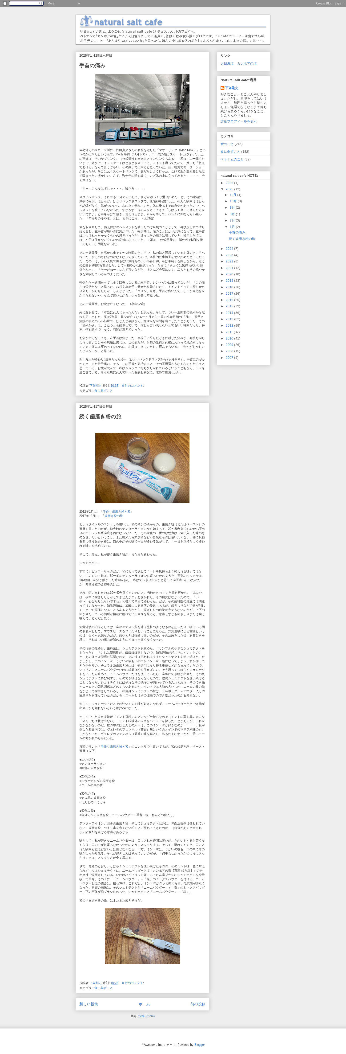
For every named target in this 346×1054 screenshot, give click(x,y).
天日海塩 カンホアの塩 (239, 63)
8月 (233, 214)
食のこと (227, 144)
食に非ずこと (103, 390)
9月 (233, 207)
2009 (230, 345)
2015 (230, 306)
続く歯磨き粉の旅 (100, 416)
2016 (230, 300)
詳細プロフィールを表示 (239, 121)
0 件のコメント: (133, 385)
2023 (230, 255)
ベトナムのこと (232, 159)
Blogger (199, 1044)
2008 (230, 351)
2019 (230, 280)
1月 (233, 227)
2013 (230, 319)
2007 (230, 357)
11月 (233, 195)
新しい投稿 (88, 1004)
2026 (230, 183)
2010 (230, 338)
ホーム (144, 1004)
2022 (230, 261)
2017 (230, 293)
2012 (230, 325)
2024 (230, 248)
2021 (230, 268)
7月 (233, 220)
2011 (230, 332)
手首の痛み (92, 65)
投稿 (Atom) (146, 1016)
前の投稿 (197, 1004)
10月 (234, 201)
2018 (230, 287)
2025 (230, 189)
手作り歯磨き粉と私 (116, 511)
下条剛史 (231, 88)
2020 (230, 274)
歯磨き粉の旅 (114, 516)
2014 (230, 313)
